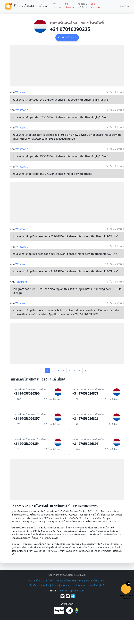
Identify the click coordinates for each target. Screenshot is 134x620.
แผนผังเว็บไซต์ (96, 585)
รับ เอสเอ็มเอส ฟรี (95, 580)
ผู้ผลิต (46, 585)
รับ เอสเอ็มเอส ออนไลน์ (41, 580)
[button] (123, 6)
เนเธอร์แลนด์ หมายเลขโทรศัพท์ (77, 22)
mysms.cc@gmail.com (72, 590)
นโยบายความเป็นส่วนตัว (73, 585)
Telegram (21, 282)
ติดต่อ (55, 585)
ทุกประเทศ (57, 5)
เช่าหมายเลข (95, 5)
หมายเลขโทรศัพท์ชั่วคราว (70, 580)
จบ (85, 370)
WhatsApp (21, 92)
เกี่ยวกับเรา (34, 585)
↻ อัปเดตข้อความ (67, 37)
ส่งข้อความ (69, 5)
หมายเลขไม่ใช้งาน (82, 5)
